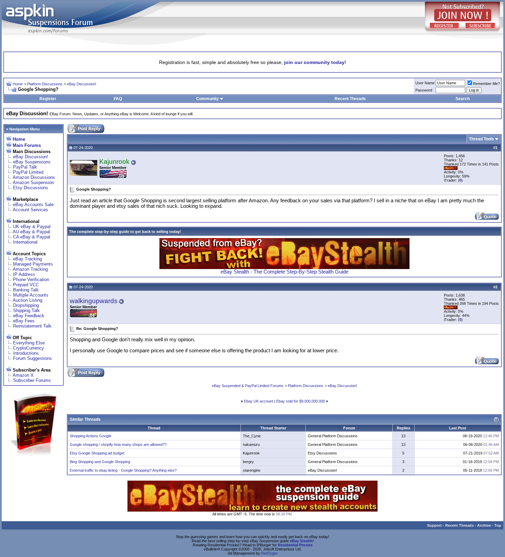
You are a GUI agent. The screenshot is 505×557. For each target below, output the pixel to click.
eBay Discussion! (81, 84)
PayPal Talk (25, 167)
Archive (484, 525)
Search (463, 98)
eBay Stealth (301, 541)
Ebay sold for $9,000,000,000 (300, 401)
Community (207, 98)
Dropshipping (26, 305)
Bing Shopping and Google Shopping (100, 462)
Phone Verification (31, 279)
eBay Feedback (28, 315)
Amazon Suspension (33, 182)
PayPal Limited (28, 172)
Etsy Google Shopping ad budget (97, 453)
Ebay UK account (258, 401)
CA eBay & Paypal (31, 236)
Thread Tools (481, 139)
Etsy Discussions (30, 187)
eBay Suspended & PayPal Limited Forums (247, 386)
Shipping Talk (26, 310)
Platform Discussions (45, 84)
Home (18, 84)
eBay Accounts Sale (33, 204)
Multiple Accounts (30, 295)
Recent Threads (350, 98)
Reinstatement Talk (32, 326)
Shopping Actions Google (90, 436)
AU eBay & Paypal (31, 231)
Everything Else (29, 342)
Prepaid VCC (26, 284)
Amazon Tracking (30, 269)
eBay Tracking (27, 258)
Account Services (30, 209)
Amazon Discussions (34, 177)
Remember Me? (486, 84)
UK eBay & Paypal (31, 226)
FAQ (118, 98)
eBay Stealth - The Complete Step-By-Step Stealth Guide (284, 272)
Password (423, 90)
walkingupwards (93, 300)
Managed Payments (33, 264)
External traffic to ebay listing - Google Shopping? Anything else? (123, 470)
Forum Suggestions (32, 358)
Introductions (26, 353)
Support (434, 525)
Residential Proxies (295, 545)
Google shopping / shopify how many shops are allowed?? (118, 444)
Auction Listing (27, 300)
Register (48, 98)
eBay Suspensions (31, 161)
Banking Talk (26, 289)
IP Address (24, 274)
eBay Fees (24, 320)
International (25, 242)
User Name (425, 83)
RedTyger (269, 553)
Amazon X (23, 375)
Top (497, 525)
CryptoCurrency (28, 348)
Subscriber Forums (32, 380)
